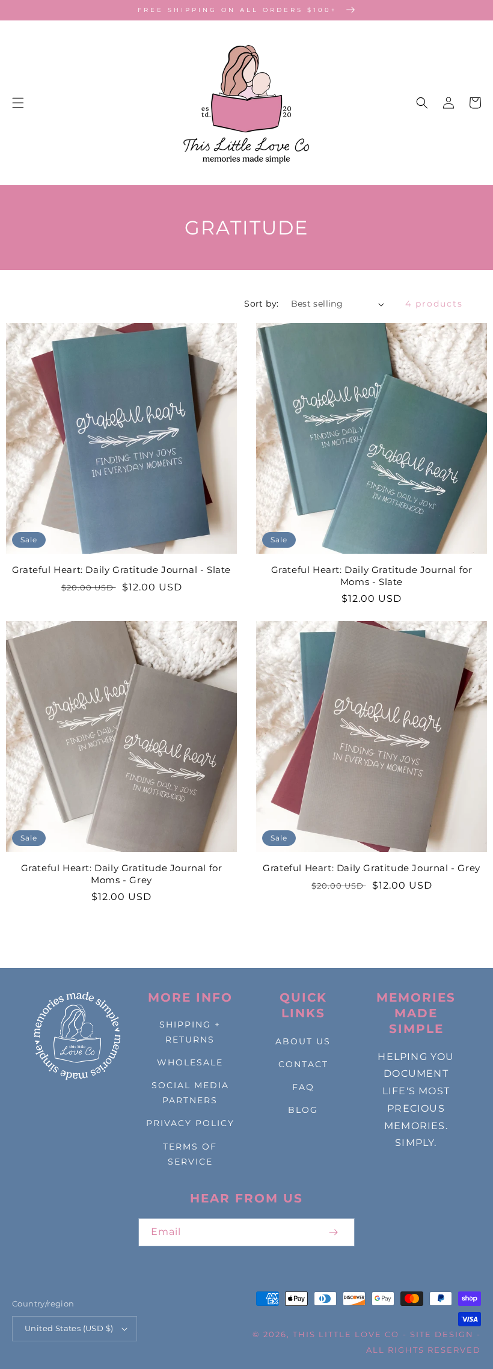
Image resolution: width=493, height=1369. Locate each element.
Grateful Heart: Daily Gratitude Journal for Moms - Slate (372, 575)
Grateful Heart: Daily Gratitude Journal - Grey (371, 868)
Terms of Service (190, 1154)
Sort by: (261, 303)
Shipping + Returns (190, 1032)
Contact (303, 1064)
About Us (303, 1041)
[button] (18, 103)
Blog (303, 1109)
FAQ (303, 1087)
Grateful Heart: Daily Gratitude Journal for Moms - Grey (121, 874)
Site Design (442, 1334)
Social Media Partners (190, 1093)
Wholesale (190, 1062)
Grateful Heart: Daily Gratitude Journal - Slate (121, 569)
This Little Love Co (346, 1334)
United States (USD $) (69, 1328)
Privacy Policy (190, 1123)
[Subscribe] (333, 1232)
